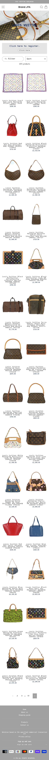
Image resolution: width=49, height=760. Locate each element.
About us (24, 712)
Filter (11, 59)
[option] (24, 1)
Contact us (24, 725)
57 (28, 696)
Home (23, 22)
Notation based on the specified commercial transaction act (24, 733)
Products (24, 722)
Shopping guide (24, 715)
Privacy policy (24, 736)
